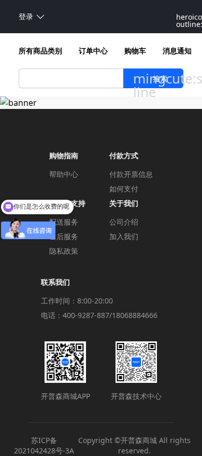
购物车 (135, 51)
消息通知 (177, 51)
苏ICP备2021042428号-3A (44, 445)
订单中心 (93, 51)
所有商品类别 (40, 51)
